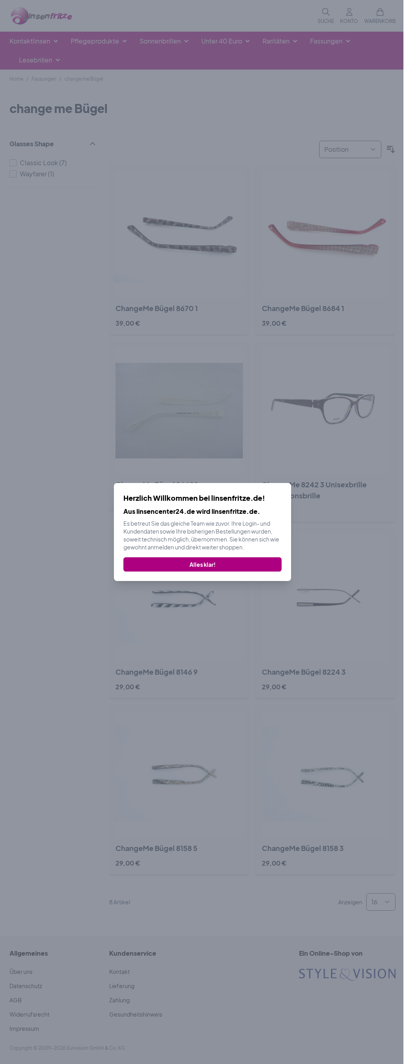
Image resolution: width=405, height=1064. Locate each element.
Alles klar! (202, 564)
